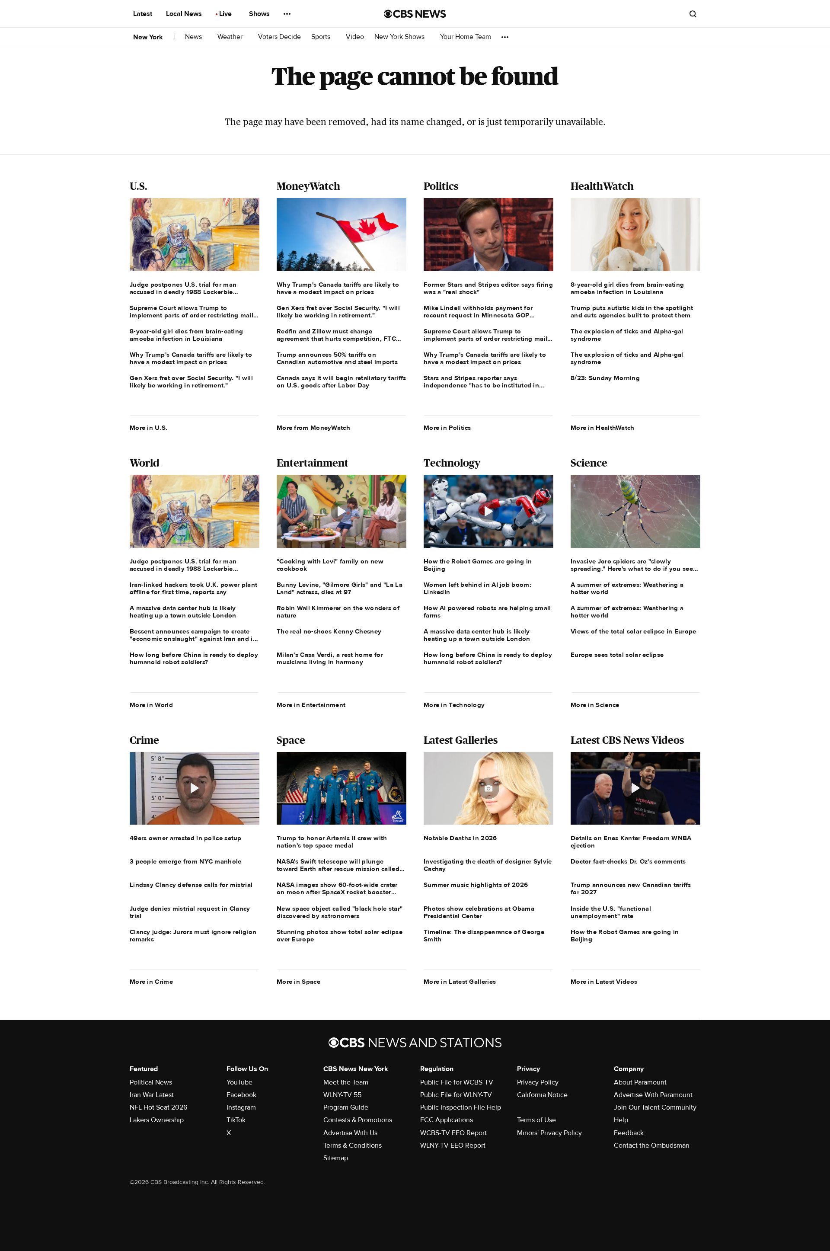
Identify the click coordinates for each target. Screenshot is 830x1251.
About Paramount (640, 1082)
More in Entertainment (311, 705)
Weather (230, 37)
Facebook (241, 1094)
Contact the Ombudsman (652, 1145)
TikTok (236, 1120)
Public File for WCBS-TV (456, 1082)
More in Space (298, 981)
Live (226, 14)
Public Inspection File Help (460, 1107)
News (194, 37)
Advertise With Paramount (653, 1094)
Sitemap (335, 1158)
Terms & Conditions (352, 1145)
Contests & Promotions (357, 1120)
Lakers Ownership (157, 1120)
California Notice (542, 1094)
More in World (151, 705)
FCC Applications (446, 1120)
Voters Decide (279, 37)
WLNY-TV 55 (342, 1094)
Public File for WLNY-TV (456, 1094)
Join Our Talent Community (655, 1107)
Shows (260, 13)
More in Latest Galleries (460, 981)
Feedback (629, 1132)
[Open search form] (693, 14)
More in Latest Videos (604, 981)
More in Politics (447, 428)
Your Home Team (465, 37)
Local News (185, 13)
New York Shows (400, 37)
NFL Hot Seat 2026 (158, 1107)
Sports (321, 37)
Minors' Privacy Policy (549, 1132)
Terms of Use (536, 1120)
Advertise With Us (350, 1132)
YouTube (239, 1082)
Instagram (241, 1107)
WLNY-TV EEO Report (452, 1145)
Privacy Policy (538, 1082)
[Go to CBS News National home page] (415, 14)
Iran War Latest (152, 1094)
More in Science (595, 705)
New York (148, 37)
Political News (151, 1082)
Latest (143, 13)
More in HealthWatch (603, 428)
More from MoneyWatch (313, 428)
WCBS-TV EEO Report (453, 1132)
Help (621, 1120)
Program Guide (345, 1107)
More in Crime (151, 981)
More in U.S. (149, 428)
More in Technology (454, 705)
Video (355, 37)
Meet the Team (345, 1082)
